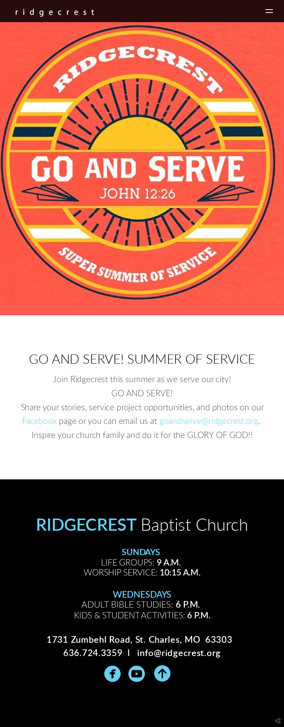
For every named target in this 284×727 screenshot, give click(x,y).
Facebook (39, 421)
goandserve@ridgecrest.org (208, 421)
